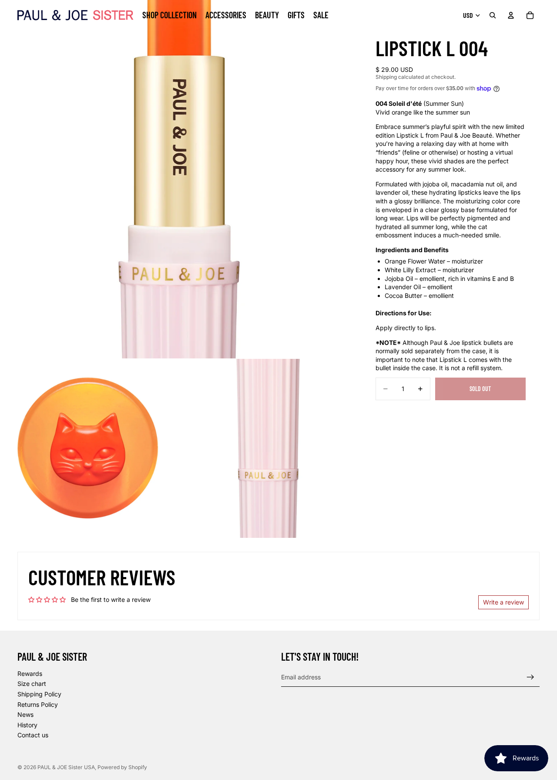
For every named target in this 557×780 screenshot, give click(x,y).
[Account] (510, 15)
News (25, 714)
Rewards (29, 673)
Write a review (503, 602)
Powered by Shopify (122, 767)
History (27, 725)
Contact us (32, 735)
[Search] (492, 15)
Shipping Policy (39, 694)
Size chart (31, 684)
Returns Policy (37, 704)
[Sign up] (530, 677)
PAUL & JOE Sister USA (66, 767)
